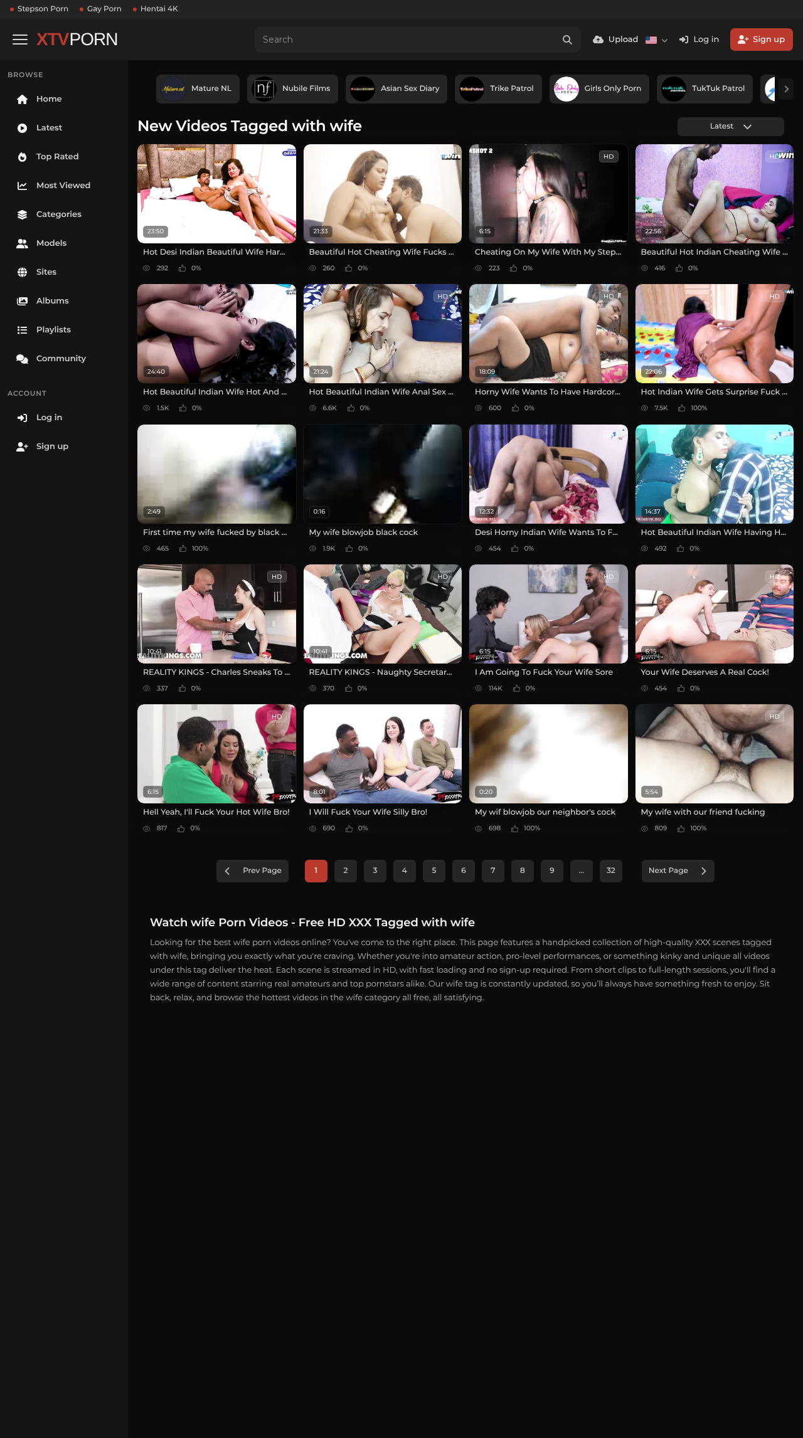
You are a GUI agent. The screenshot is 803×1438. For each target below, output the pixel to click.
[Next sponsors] (786, 89)
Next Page (668, 870)
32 (611, 870)
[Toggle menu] (20, 39)
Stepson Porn (43, 9)
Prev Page (262, 870)
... (581, 870)
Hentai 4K (159, 9)
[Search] (568, 39)
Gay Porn (104, 9)
